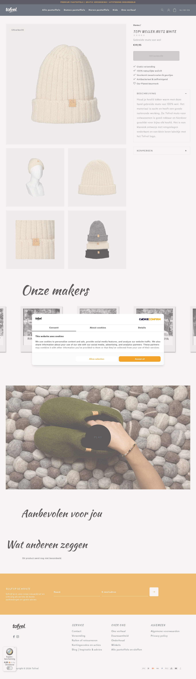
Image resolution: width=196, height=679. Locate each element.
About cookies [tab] (98, 328)
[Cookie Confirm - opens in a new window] (150, 319)
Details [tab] (142, 328)
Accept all (140, 359)
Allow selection (96, 359)
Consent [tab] (54, 328)
